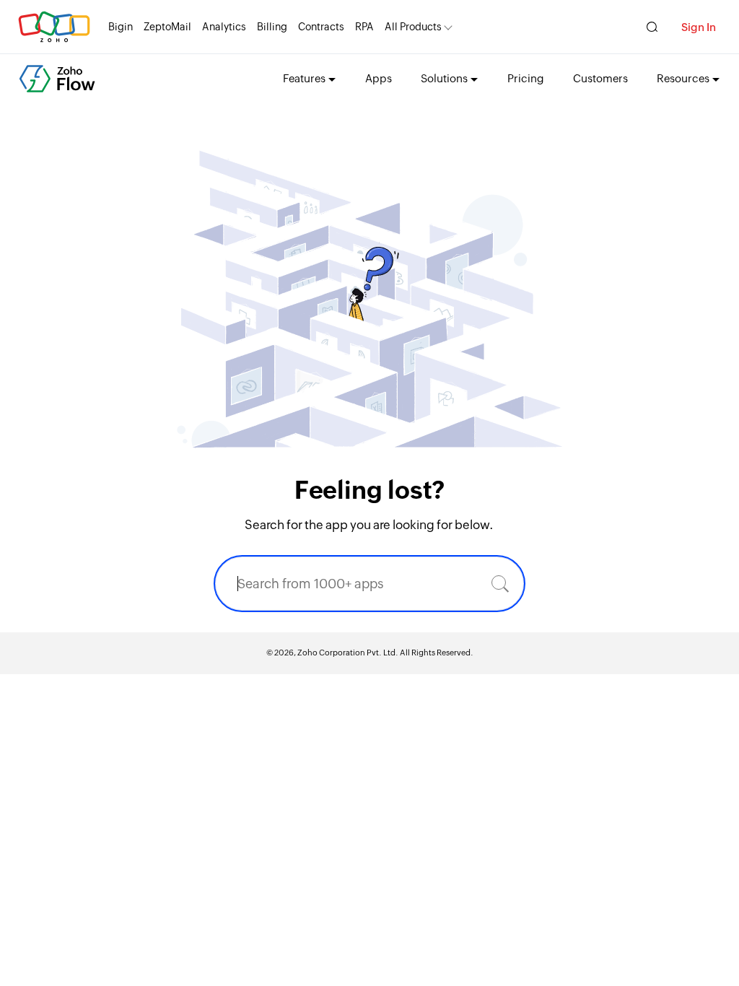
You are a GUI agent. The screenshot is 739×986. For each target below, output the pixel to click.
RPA (364, 26)
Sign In (698, 27)
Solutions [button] (444, 78)
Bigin (120, 26)
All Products (413, 26)
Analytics (224, 26)
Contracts (321, 26)
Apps (378, 78)
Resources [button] (683, 78)
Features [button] (304, 78)
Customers (600, 78)
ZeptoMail (167, 26)
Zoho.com (54, 27)
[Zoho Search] (652, 27)
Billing (272, 26)
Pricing (525, 78)
